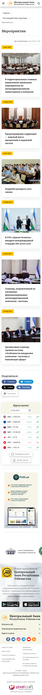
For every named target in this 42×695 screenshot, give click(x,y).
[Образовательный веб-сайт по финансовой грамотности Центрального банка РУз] (21, 500)
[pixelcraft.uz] (21, 687)
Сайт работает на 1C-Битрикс (21, 692)
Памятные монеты (30, 653)
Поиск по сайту (7, 647)
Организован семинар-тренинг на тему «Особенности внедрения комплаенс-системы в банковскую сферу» (19, 353)
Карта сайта (6, 651)
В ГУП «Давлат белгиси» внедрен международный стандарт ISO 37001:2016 (19, 240)
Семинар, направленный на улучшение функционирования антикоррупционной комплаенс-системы (20, 294)
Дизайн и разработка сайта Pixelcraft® (21, 682)
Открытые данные (8, 655)
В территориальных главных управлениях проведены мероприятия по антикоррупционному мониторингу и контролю (21, 85)
